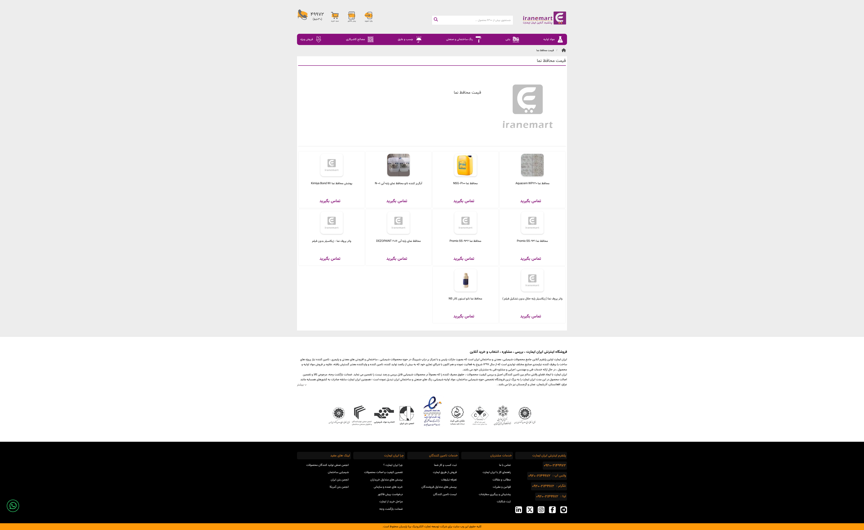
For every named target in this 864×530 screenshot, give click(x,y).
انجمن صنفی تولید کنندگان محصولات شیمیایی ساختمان (327, 469)
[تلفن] (302, 17)
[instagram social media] (541, 509)
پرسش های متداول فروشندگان (439, 487)
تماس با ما (505, 465)
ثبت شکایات (504, 501)
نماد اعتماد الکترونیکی (432, 411)
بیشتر (300, 384)
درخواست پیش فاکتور (390, 494)
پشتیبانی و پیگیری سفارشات (495, 494)
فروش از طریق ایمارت (445, 472)
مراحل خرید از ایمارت (391, 501)
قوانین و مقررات (502, 487)
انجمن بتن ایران (340, 480)
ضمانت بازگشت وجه (391, 509)
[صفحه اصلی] (540, 18)
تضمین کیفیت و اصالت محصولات (383, 472)
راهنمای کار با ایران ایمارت (497, 472)
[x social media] (529, 509)
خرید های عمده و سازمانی (388, 487)
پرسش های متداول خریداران (386, 480)
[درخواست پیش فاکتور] (351, 17)
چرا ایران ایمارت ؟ (393, 465)
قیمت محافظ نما (545, 50)
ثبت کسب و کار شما (445, 465)
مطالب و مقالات (502, 480)
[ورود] (368, 17)
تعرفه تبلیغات (449, 480)
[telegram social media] (563, 509)
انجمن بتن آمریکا (339, 487)
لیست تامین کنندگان (445, 494)
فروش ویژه (306, 39)
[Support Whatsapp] (13, 506)
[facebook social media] (552, 509)
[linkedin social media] (518, 509)
